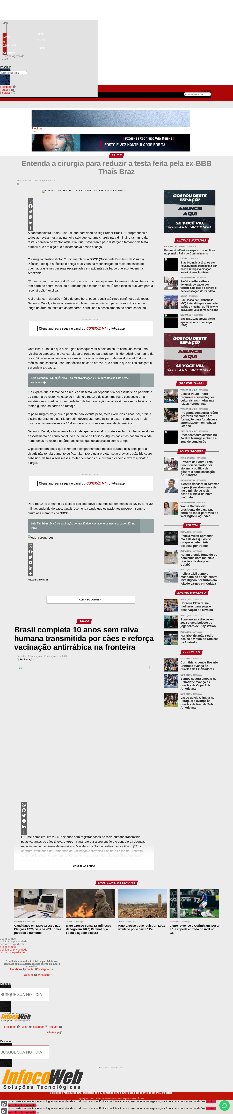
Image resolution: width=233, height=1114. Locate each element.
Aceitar (210, 1101)
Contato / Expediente (24, 50)
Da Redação (27, 659)
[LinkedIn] (91, 222)
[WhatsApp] (91, 200)
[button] (4, 23)
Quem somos (23, 35)
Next (34, 131)
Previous (37, 128)
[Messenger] (91, 217)
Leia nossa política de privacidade (18, 1105)
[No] (37, 1105)
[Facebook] (91, 206)
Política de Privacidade (24, 42)
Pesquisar (6, 69)
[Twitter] (91, 211)
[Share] (91, 228)
